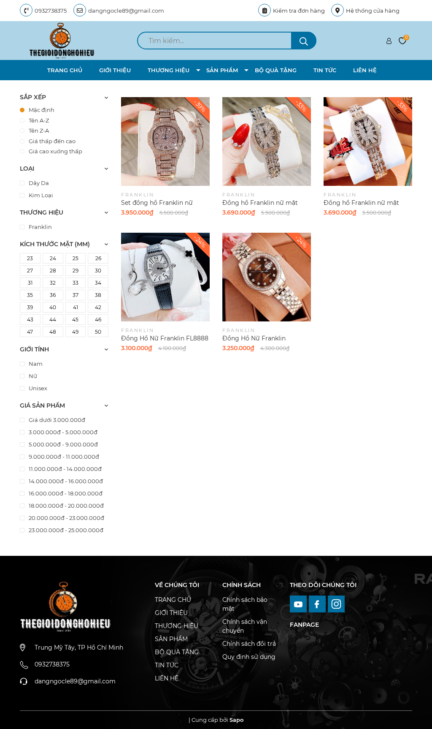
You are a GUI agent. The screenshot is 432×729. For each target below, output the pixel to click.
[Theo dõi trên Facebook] (318, 603)
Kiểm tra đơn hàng (299, 10)
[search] (303, 40)
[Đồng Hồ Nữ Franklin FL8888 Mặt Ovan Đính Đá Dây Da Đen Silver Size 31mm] (165, 277)
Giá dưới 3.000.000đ (56, 419)
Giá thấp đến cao (52, 141)
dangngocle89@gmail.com (126, 10)
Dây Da (38, 183)
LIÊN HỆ (365, 70)
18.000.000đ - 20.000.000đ (65, 505)
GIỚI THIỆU (115, 70)
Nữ (32, 376)
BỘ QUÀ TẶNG (276, 70)
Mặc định (41, 109)
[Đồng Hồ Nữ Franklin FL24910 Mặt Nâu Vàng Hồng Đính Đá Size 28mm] (266, 277)
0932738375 (51, 10)
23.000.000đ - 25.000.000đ (65, 530)
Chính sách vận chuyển (244, 626)
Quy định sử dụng (248, 657)
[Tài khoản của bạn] (389, 40)
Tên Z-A (39, 130)
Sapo (236, 719)
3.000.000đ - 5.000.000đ (62, 432)
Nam (35, 363)
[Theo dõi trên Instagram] (336, 603)
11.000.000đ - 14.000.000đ (64, 468)
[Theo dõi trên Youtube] (299, 603)
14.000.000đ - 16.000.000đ (65, 481)
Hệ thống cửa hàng (373, 10)
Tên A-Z (39, 120)
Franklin (39, 226)
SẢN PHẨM (222, 70)
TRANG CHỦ (64, 70)
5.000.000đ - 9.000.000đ (62, 444)
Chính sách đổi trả (249, 643)
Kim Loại (40, 195)
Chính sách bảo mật (244, 604)
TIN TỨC (324, 70)
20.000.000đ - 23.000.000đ (65, 517)
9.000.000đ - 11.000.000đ (63, 456)
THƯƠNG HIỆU (168, 70)
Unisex (37, 388)
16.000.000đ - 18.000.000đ (65, 493)
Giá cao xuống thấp (55, 151)
